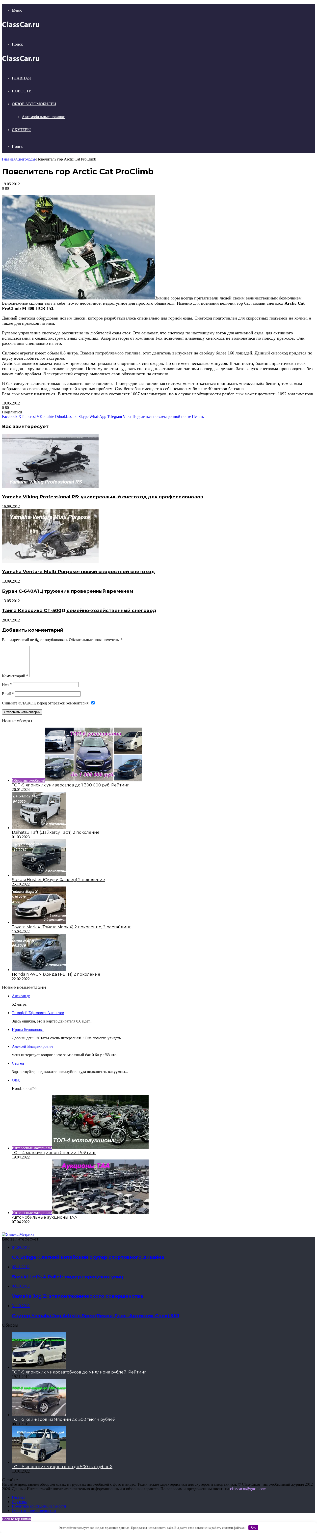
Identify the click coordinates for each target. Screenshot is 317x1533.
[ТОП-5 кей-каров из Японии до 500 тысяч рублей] (39, 1415)
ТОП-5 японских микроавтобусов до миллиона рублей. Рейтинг (79, 1372)
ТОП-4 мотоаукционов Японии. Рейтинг (54, 1152)
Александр (21, 996)
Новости (22, 91)
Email (8, 694)
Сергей (18, 1063)
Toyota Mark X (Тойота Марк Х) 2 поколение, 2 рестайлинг (71, 927)
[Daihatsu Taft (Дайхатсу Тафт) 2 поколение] (39, 828)
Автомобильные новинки (43, 117)
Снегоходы (25, 159)
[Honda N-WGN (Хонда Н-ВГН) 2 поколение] (39, 970)
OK (253, 1527)
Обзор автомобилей (34, 104)
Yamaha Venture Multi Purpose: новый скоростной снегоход (78, 571)
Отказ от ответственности (34, 1510)
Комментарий (15, 676)
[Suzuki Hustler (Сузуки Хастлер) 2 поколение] (39, 875)
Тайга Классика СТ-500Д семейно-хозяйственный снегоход (79, 610)
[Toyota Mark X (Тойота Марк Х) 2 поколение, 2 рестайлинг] (39, 922)
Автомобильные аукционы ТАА (44, 1217)
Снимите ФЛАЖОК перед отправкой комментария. (46, 703)
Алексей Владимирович (32, 1046)
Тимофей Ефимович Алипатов (38, 1013)
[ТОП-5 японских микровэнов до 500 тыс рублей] (39, 1462)
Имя (7, 684)
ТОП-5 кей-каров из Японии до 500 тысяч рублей (64, 1419)
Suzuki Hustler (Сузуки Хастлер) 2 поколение (58, 879)
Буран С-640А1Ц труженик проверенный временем (67, 591)
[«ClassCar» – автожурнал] (21, 27)
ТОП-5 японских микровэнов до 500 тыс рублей (62, 1466)
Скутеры (21, 130)
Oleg (16, 1080)
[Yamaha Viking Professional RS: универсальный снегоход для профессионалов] (50, 487)
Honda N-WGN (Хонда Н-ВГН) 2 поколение (56, 974)
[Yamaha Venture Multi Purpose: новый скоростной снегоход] (50, 562)
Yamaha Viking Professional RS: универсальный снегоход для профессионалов (102, 497)
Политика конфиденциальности (39, 1506)
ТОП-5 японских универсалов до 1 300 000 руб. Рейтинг (70, 785)
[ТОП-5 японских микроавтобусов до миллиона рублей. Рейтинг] (39, 1367)
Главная (21, 78)
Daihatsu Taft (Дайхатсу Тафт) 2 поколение (56, 832)
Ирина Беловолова (28, 1029)
